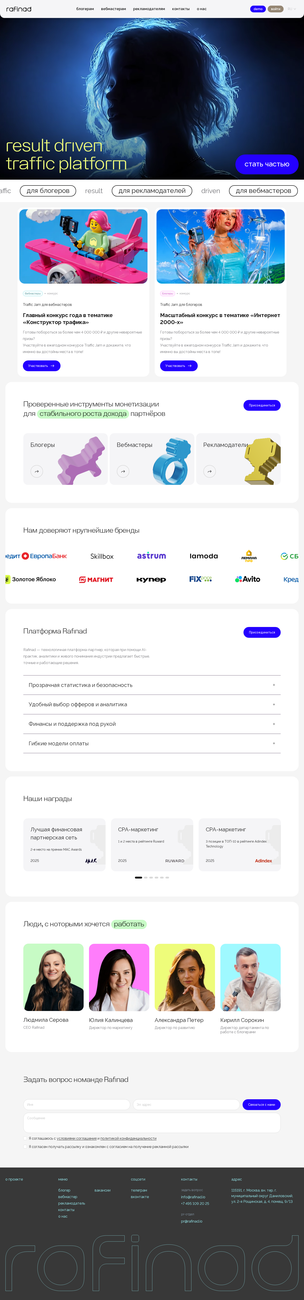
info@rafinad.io (193, 1197)
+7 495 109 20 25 (195, 1203)
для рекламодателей (93, 190)
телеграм (139, 1190)
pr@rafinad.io (191, 1221)
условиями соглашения (77, 1138)
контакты (181, 9)
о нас (201, 9)
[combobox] (290, 9)
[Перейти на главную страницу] (18, 9)
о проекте (14, 1179)
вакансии (103, 1190)
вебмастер (67, 1197)
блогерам (85, 9)
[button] (152, 685)
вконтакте (140, 1197)
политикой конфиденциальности (128, 1138)
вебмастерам (113, 9)
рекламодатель (71, 1203)
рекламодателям (149, 9)
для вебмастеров (204, 190)
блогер (64, 1190)
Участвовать (38, 366)
